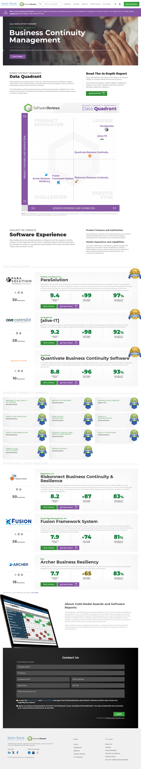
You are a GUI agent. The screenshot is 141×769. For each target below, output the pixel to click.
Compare (76, 4)
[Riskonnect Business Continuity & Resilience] (18, 477)
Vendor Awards (95, 4)
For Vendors (107, 4)
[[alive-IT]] (18, 320)
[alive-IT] (50, 320)
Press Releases (111, 750)
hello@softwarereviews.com (115, 718)
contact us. (14, 13)
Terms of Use (33, 700)
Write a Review (131, 4)
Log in (76, 744)
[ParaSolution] (18, 281)
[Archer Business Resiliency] (18, 564)
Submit (119, 714)
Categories (67, 4)
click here (34, 593)
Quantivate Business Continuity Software (85, 358)
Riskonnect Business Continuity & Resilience (77, 478)
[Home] (28, 4)
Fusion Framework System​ (69, 521)
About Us (85, 4)
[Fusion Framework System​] (18, 522)
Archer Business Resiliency (70, 562)
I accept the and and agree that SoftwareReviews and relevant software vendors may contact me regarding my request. (67, 701)
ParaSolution (54, 279)
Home (11, 24)
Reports (77, 751)
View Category (17, 57)
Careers (108, 747)
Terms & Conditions (112, 753)
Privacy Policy (47, 700)
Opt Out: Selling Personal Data (116, 760)
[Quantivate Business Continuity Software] (18, 361)
